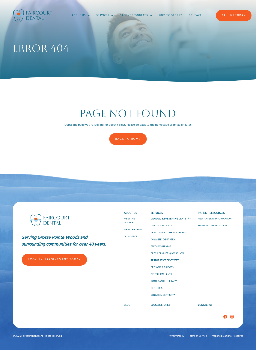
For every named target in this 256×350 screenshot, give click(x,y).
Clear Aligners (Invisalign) (167, 253)
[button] (81, 15)
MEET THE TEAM (133, 230)
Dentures (156, 288)
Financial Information (212, 226)
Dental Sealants (161, 226)
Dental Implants (161, 274)
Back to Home (128, 139)
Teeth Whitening (161, 246)
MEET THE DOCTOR (129, 221)
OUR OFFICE (130, 236)
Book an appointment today (54, 259)
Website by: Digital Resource (227, 336)
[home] (32, 15)
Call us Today (234, 15)
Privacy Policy (176, 336)
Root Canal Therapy (164, 281)
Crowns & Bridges (162, 267)
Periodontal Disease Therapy (169, 233)
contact (195, 15)
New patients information (214, 219)
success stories (171, 15)
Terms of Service (198, 336)
